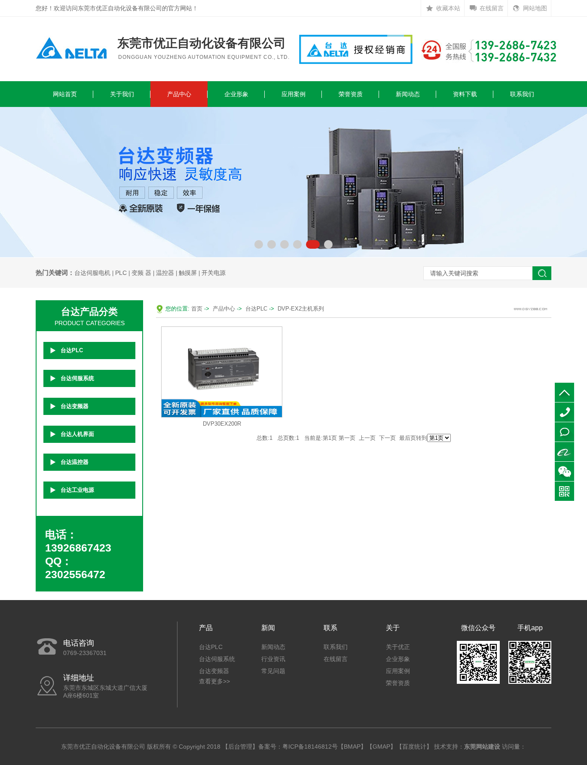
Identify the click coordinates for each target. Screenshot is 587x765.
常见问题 (273, 670)
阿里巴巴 (564, 451)
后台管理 (240, 746)
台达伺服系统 (77, 378)
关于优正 (398, 646)
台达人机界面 (77, 434)
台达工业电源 (77, 490)
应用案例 (293, 94)
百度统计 (414, 746)
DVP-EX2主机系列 (301, 308)
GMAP (381, 746)
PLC (121, 272)
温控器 (165, 272)
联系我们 (522, 94)
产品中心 (179, 94)
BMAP (352, 746)
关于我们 (122, 94)
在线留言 (492, 8)
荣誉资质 (351, 94)
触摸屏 (188, 272)
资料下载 (465, 94)
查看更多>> (214, 681)
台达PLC (72, 350)
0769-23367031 (564, 412)
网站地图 (535, 8)
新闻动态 (408, 94)
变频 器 (141, 272)
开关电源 (214, 272)
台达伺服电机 (92, 272)
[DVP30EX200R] (221, 371)
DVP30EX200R (222, 424)
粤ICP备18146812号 (310, 746)
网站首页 (65, 94)
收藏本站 (448, 8)
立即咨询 (564, 432)
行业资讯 (273, 658)
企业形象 (236, 94)
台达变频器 (75, 406)
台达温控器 (75, 462)
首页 (196, 308)
